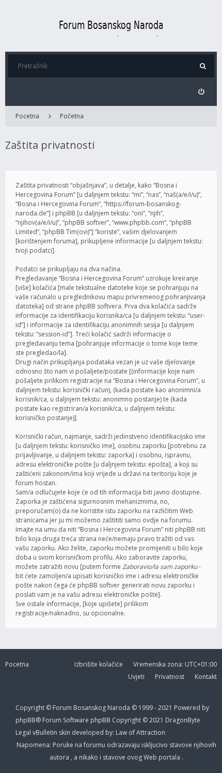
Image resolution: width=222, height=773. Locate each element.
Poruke (64, 744)
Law (122, 732)
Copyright (29, 707)
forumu (95, 744)
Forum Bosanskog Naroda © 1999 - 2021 (113, 707)
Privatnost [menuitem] (169, 676)
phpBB (101, 720)
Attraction (150, 732)
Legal (24, 732)
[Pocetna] (111, 26)
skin (65, 732)
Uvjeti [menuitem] (136, 676)
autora (60, 757)
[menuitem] (201, 91)
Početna (72, 116)
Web (151, 757)
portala (170, 757)
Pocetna (27, 116)
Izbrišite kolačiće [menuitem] (98, 664)
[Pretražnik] (202, 66)
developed (88, 732)
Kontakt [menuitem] (206, 676)
